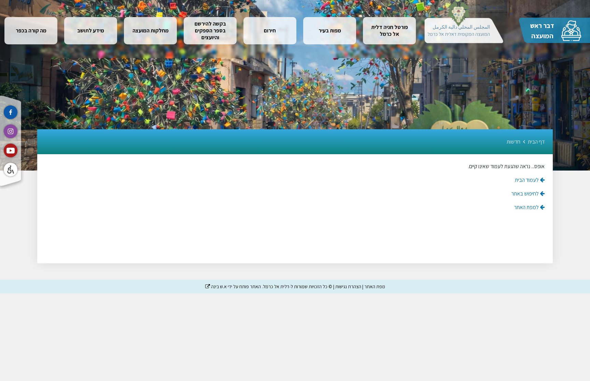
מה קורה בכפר (31, 30)
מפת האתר (374, 286)
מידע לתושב (90, 30)
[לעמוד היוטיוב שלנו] (10, 150)
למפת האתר (527, 207)
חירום (270, 30)
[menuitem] (389, 30)
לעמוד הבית (527, 180)
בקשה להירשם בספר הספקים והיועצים (210, 31)
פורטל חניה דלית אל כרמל (389, 31)
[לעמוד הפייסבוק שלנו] (10, 112)
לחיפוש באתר (525, 193)
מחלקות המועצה (150, 30)
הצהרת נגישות (348, 286)
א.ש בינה (216, 286)
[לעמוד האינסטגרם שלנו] (10, 131)
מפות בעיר (330, 30)
